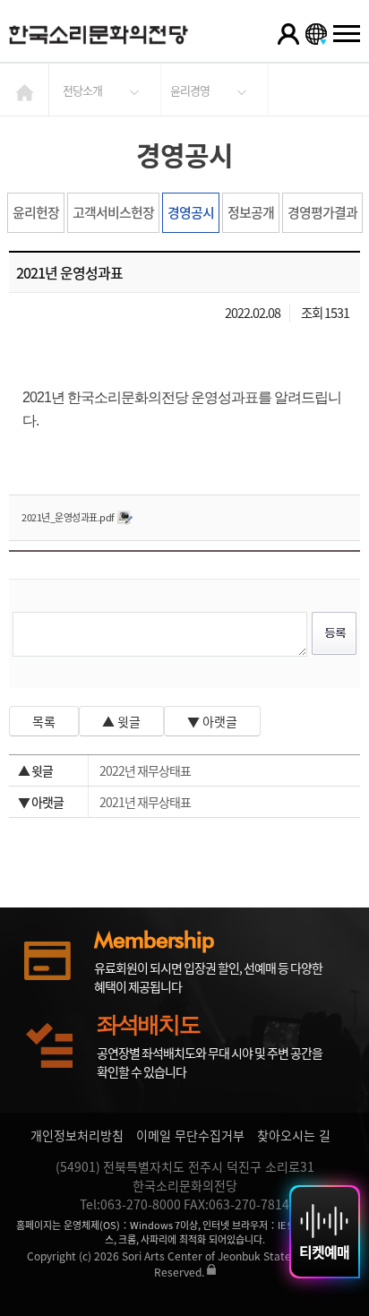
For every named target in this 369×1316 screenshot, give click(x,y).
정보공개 (250, 212)
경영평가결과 (322, 212)
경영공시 (190, 212)
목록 (44, 721)
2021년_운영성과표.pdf (68, 517)
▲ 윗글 (121, 721)
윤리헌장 (36, 212)
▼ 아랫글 (212, 721)
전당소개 (82, 90)
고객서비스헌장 (113, 212)
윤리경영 (190, 90)
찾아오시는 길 (293, 1135)
